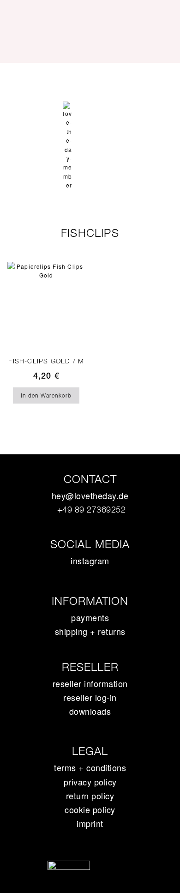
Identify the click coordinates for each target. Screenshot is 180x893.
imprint (90, 823)
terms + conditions (90, 767)
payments (90, 617)
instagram (90, 561)
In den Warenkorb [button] (46, 395)
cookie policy (90, 809)
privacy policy (90, 782)
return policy (90, 796)
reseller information (90, 683)
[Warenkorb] (90, 107)
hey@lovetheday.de (90, 495)
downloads (90, 711)
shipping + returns (90, 631)
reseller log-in (90, 697)
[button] (90, 79)
